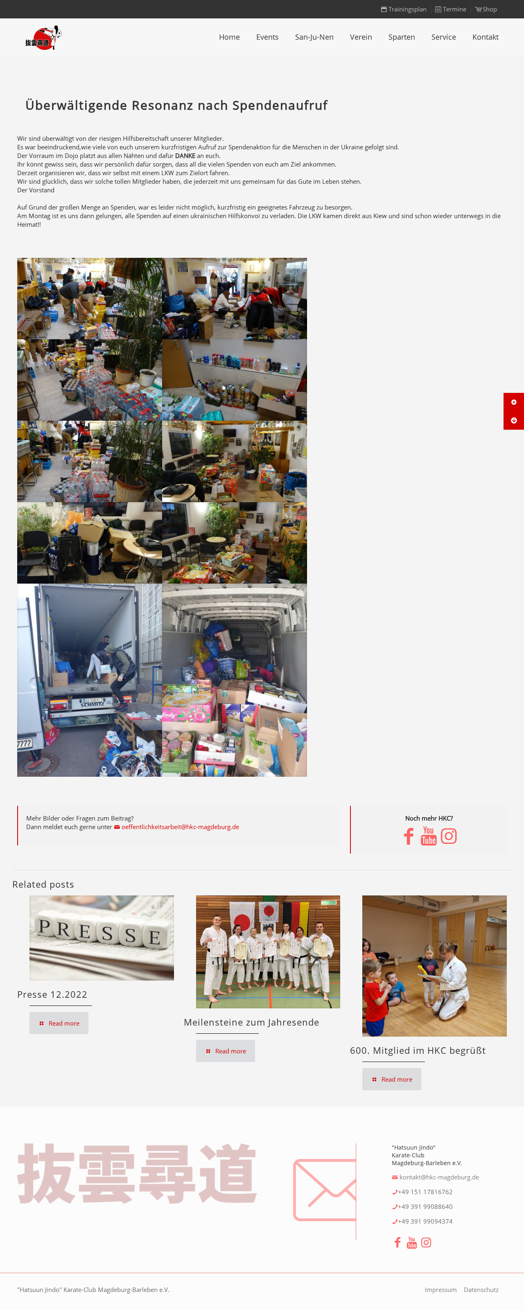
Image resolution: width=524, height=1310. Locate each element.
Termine (454, 9)
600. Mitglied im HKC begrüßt (418, 1050)
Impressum (441, 1289)
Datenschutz (481, 1289)
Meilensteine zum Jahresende (251, 1022)
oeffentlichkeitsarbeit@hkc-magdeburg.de (180, 827)
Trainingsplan (407, 9)
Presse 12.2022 (52, 994)
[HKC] (43, 36)
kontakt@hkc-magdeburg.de (439, 1177)
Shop (490, 9)
